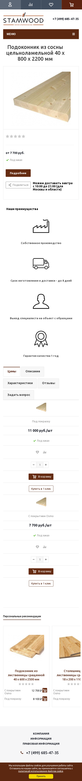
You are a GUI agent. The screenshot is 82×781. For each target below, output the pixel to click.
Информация (41, 738)
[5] (24, 136)
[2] (12, 136)
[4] (20, 136)
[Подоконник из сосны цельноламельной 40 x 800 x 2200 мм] (41, 99)
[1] (8, 136)
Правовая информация (41, 743)
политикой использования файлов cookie (40, 771)
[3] (16, 136)
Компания (41, 733)
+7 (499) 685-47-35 (66, 18)
